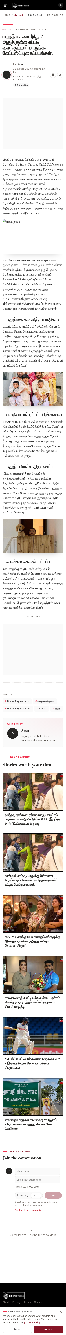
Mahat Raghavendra (18, 708)
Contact (38, 1302)
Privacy (16, 1302)
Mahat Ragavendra (17, 701)
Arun (21, 64)
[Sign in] (60, 5)
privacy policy (32, 1322)
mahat (41, 708)
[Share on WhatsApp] (53, 75)
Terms (27, 1302)
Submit (53, 1195)
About (6, 1302)
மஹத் (56, 708)
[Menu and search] (5, 5)
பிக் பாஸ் (19, 15)
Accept (48, 1329)
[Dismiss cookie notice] (61, 1312)
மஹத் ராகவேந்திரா (44, 701)
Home (6, 15)
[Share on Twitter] (60, 75)
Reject (17, 1329)
